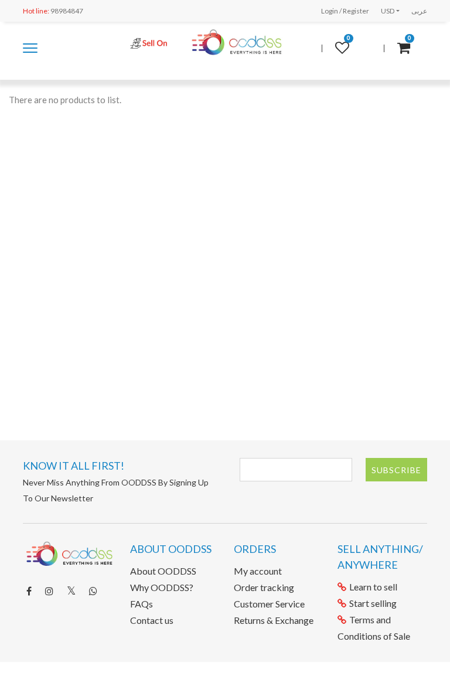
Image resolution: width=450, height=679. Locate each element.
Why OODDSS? (161, 587)
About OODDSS (163, 570)
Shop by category (30, 53)
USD (387, 10)
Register (356, 10)
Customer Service (269, 603)
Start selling (373, 603)
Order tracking (264, 587)
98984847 (53, 10)
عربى (419, 10)
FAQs (141, 603)
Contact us (151, 620)
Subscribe (396, 470)
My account (258, 570)
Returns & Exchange (273, 620)
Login (329, 10)
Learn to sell (373, 586)
